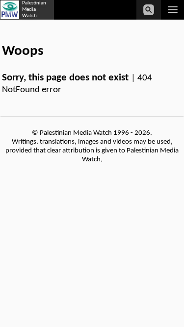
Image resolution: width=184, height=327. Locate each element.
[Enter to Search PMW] (148, 10)
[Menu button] (172, 10)
